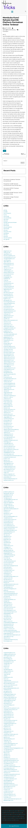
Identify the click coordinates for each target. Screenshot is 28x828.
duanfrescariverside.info (10, 374)
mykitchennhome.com (9, 607)
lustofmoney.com (8, 792)
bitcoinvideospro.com (9, 683)
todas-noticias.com (8, 671)
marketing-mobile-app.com (11, 734)
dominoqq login (18, 812)
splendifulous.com (8, 351)
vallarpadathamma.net (9, 700)
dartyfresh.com (7, 284)
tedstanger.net (7, 388)
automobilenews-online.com (11, 449)
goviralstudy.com (8, 618)
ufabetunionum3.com (9, 357)
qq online (6, 219)
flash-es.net (6, 752)
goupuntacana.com (9, 263)
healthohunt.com (8, 380)
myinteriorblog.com (9, 418)
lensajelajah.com (8, 277)
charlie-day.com (8, 742)
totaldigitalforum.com (9, 452)
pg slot (16, 816)
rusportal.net (7, 674)
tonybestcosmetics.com (10, 457)
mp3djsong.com (8, 498)
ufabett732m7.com (8, 411)
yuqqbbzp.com (7, 331)
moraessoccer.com (8, 556)
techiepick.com (8, 421)
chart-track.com (8, 559)
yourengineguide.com (9, 437)
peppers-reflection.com (10, 795)
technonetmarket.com (9, 386)
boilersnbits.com (8, 711)
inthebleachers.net (8, 627)
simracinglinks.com (8, 521)
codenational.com (8, 464)
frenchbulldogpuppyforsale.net (12, 631)
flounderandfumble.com (10, 378)
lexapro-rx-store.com (9, 628)
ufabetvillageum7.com (9, 361)
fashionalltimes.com (9, 451)
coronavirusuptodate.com (10, 334)
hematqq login (17, 818)
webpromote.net (8, 578)
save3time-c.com (8, 513)
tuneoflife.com (7, 797)
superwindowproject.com (10, 611)
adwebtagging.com (9, 780)
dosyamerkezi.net (8, 522)
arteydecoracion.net (9, 581)
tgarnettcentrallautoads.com (11, 508)
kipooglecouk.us (8, 605)
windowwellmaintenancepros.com (12, 798)
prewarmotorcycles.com (10, 519)
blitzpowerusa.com (8, 715)
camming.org (7, 260)
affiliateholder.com (8, 800)
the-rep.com (7, 535)
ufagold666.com (8, 417)
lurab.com (6, 472)
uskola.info (6, 391)
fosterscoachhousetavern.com (11, 708)
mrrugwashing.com (9, 749)
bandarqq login (9, 812)
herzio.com (6, 666)
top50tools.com (8, 533)
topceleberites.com (9, 354)
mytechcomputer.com (9, 475)
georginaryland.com (9, 585)
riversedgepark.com (9, 264)
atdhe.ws (6, 590)
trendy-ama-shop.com (9, 409)
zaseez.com (7, 266)
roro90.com (7, 665)
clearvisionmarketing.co (10, 395)
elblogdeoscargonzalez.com (11, 576)
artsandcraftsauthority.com (10, 478)
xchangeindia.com (8, 443)
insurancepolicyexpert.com (11, 527)
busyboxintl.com (8, 692)
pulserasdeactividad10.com (10, 622)
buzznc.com (7, 458)
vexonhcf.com (7, 515)
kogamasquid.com (8, 633)
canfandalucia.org (8, 435)
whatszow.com (7, 304)
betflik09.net (7, 278)
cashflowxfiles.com (8, 725)
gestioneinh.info (8, 403)
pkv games (6, 239)
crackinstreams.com (9, 335)
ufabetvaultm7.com (9, 360)
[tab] (12, 12)
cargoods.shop (7, 680)
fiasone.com (7, 737)
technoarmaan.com (9, 454)
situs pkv (6, 221)
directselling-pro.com (9, 469)
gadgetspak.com (8, 337)
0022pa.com (7, 541)
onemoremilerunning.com (10, 720)
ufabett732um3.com (9, 389)
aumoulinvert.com (8, 608)
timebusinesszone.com (9, 794)
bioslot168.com (7, 477)
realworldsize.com (8, 702)
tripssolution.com (8, 324)
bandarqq (6, 233)
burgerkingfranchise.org (10, 698)
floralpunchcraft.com (9, 735)
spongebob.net (8, 691)
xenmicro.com (7, 281)
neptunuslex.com (8, 501)
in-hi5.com (6, 668)
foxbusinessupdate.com (10, 745)
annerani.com (7, 538)
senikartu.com (7, 672)
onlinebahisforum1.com (10, 257)
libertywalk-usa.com (9, 493)
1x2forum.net (7, 252)
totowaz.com (7, 772)
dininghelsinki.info (8, 372)
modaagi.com (7, 547)
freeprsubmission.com (9, 415)
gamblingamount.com (9, 786)
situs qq (5, 230)
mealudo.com (7, 740)
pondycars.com (8, 424)
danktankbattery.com (9, 738)
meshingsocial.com (8, 731)
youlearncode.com (8, 297)
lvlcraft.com (7, 318)
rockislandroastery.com (9, 468)
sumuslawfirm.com (8, 763)
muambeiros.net (8, 571)
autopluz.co (7, 511)
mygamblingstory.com (9, 652)
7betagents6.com (8, 332)
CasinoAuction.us (8, 604)
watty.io (5, 675)
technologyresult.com (9, 301)
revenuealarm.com (8, 471)
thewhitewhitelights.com (10, 588)
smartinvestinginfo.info (9, 383)
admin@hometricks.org (9, 29)
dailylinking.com (8, 289)
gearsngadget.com (8, 338)
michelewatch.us (8, 504)
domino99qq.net (8, 658)
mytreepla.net (7, 344)
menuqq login (5, 810)
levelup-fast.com (8, 343)
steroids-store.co (8, 579)
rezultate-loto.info (8, 349)
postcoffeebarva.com (9, 695)
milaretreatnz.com (8, 545)
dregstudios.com (8, 553)
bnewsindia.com (8, 420)
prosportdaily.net (8, 404)
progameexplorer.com (9, 466)
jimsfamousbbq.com (9, 491)
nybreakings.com (8, 438)
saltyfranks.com (7, 536)
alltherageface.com (9, 463)
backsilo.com (7, 755)
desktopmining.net (8, 625)
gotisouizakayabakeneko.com (11, 688)
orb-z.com (6, 706)
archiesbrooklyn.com (9, 570)
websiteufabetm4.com (9, 368)
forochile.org (7, 558)
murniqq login (8, 818)
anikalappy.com (8, 371)
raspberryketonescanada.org (11, 429)
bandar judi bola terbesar (10, 222)
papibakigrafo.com (8, 613)
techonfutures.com (9, 426)
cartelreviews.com (8, 312)
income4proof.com (9, 274)
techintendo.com (8, 308)
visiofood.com (7, 412)
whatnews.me (7, 398)
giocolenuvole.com (8, 292)
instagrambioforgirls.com (10, 723)
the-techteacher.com (9, 448)
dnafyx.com (7, 291)
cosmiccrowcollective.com (10, 685)
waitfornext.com (8, 394)
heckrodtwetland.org (9, 591)
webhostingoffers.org (9, 303)
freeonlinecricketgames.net (11, 565)
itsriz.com (6, 678)
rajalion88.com (7, 261)
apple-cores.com (8, 621)
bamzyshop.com (8, 423)
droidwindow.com (8, 414)
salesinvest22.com (8, 406)
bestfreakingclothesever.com (11, 760)
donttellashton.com (9, 662)
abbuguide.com (8, 300)
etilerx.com (6, 375)
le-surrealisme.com (8, 524)
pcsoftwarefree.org (8, 288)
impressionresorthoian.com (11, 758)
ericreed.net (7, 596)
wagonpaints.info (8, 392)
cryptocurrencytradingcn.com (11, 771)
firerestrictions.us (8, 568)
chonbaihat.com (8, 575)
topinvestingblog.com (9, 531)
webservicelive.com (9, 480)
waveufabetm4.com (9, 364)
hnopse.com (7, 789)
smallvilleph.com (8, 548)
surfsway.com (7, 314)
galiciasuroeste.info (8, 550)
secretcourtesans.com (9, 255)
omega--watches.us (9, 505)
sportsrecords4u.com (9, 352)
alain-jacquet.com (8, 686)
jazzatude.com (7, 539)
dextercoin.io (7, 638)
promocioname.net (9, 562)
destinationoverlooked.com (11, 785)
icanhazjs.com (7, 615)
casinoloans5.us (7, 602)
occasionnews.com (8, 791)
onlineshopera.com (9, 283)
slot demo (6, 224)
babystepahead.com (9, 783)
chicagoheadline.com (9, 258)
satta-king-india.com (9, 326)
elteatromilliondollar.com (10, 697)
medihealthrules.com (9, 431)
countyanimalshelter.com (10, 778)
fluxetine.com (7, 598)
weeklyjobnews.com (9, 777)
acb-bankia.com (8, 751)
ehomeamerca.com (9, 306)
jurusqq (5, 211)
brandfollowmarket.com (10, 775)
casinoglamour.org (8, 636)
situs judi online (7, 231)
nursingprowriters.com (9, 765)
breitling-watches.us (9, 507)
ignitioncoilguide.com (9, 474)
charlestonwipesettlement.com (12, 774)
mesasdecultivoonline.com (10, 709)
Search (5, 160)
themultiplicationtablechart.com (12, 635)
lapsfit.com (6, 341)
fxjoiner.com (7, 460)
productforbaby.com (9, 705)
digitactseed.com (8, 317)
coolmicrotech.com (9, 444)
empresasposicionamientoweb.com (13, 455)
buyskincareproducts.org (10, 630)
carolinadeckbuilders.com (10, 530)
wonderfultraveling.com (10, 561)
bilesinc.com (7, 544)
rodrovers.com (7, 323)
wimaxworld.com (8, 564)
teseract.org (7, 408)
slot (4, 150)
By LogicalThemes (14, 826)
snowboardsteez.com (9, 722)
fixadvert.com (7, 510)
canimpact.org (7, 616)
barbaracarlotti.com (9, 624)
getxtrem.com (7, 728)
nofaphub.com (7, 269)
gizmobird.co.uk (8, 496)
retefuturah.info (8, 381)
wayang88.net (7, 366)
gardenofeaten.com (9, 717)
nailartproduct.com (9, 315)
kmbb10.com (7, 726)
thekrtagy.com (7, 441)
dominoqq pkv (7, 213)
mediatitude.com (8, 518)
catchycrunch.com (8, 268)
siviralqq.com (7, 757)
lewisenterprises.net (9, 286)
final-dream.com (8, 400)
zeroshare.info (7, 542)
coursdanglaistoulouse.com (11, 499)
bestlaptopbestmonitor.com (11, 584)
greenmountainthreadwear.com (12, 766)
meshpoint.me (7, 689)
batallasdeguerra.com (9, 551)
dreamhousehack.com (9, 446)
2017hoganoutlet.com (9, 655)
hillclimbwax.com (8, 788)
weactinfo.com (7, 729)
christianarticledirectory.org (11, 639)
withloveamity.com (8, 295)
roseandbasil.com (8, 587)
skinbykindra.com (8, 461)
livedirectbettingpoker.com (11, 743)
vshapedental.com (8, 434)
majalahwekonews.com (10, 654)
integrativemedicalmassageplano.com (13, 748)
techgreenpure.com (9, 309)
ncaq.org (6, 280)
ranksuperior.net (8, 782)
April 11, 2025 (7, 28)
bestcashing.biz (7, 567)
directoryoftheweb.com (10, 660)
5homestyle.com (8, 641)
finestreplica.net (8, 377)
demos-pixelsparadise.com (10, 516)
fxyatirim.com (7, 298)
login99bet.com (8, 254)
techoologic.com (8, 428)
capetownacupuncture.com (11, 682)
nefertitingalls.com (8, 271)
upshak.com (7, 754)
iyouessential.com (8, 294)
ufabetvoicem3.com (9, 363)
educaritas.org (7, 275)
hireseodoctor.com (8, 340)
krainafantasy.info (8, 669)
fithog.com (6, 582)
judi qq (5, 210)
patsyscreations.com (9, 272)
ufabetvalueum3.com (9, 358)
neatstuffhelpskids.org (9, 555)
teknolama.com (8, 703)
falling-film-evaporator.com (11, 762)
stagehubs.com (8, 251)
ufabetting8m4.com (9, 355)
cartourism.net (7, 619)
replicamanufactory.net (10, 348)
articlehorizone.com (9, 329)
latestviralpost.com (8, 712)
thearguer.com (7, 732)
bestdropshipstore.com (10, 311)
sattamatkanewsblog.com (10, 769)
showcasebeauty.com (9, 525)
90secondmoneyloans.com (11, 320)
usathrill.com (7, 432)
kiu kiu (5, 214)
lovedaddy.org (7, 746)
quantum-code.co (8, 397)
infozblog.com (7, 573)
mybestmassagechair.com (10, 595)
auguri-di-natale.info (9, 502)
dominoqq (6, 216)
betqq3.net (6, 601)
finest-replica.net (8, 401)
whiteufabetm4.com (9, 369)
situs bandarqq (7, 217)
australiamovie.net (8, 495)
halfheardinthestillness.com (11, 593)
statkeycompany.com (9, 528)
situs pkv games (8, 227)
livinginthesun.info (8, 677)
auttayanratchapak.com (10, 694)
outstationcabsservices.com (11, 440)
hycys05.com (7, 718)
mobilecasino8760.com (10, 599)
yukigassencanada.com (10, 328)
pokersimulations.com (9, 346)
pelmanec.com (7, 657)
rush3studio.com (8, 663)
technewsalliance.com (9, 384)
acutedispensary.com (9, 768)
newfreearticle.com (9, 714)
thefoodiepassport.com (10, 610)
